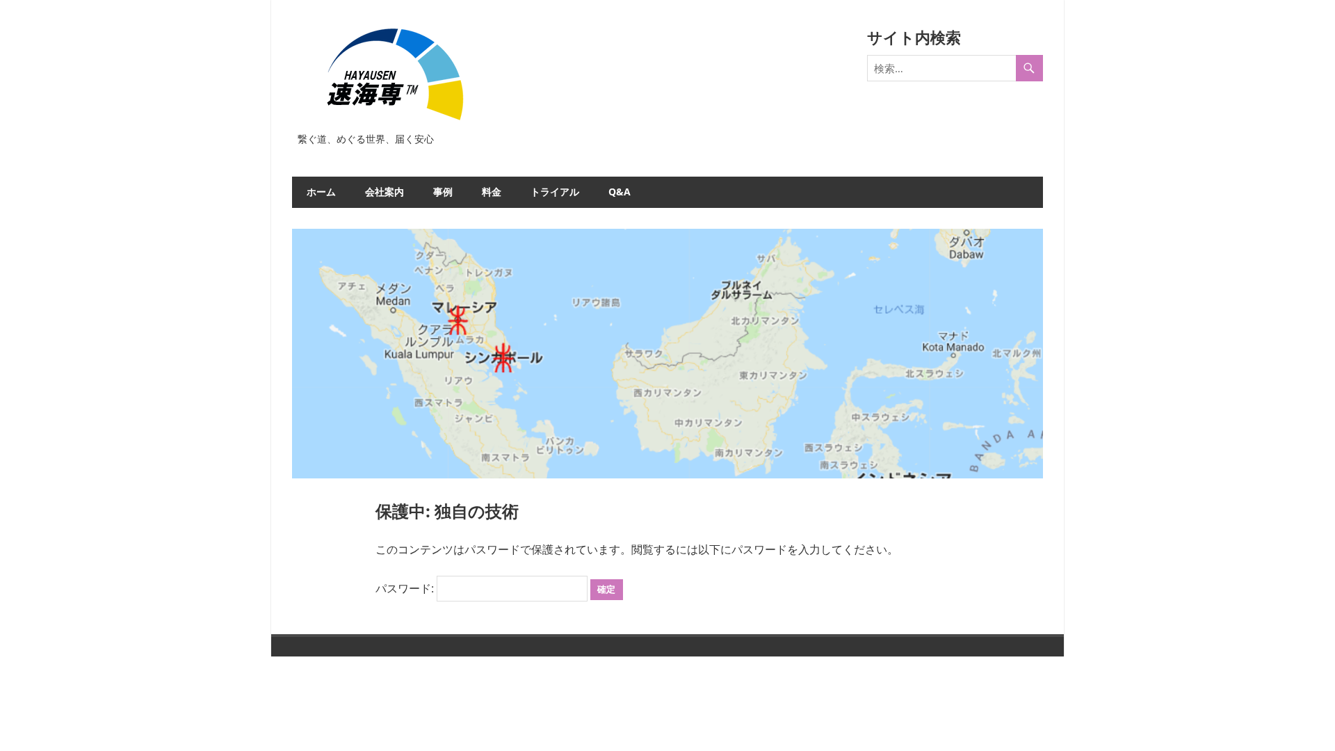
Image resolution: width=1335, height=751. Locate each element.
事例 (443, 191)
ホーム (321, 191)
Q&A (619, 191)
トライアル (555, 191)
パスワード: (406, 588)
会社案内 (384, 191)
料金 (491, 191)
